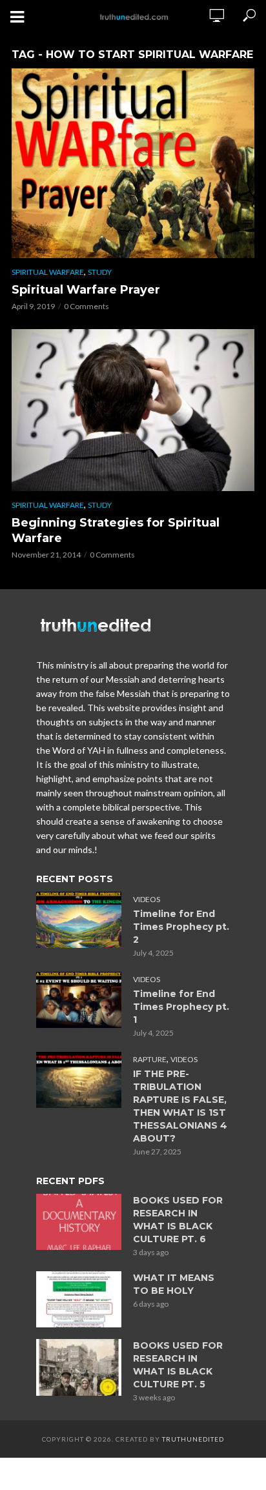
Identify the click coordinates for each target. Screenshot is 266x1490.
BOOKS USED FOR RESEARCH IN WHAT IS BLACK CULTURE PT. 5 (178, 1365)
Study (100, 272)
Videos (146, 899)
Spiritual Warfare (48, 272)
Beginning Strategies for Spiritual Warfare (116, 530)
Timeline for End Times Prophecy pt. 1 (181, 1006)
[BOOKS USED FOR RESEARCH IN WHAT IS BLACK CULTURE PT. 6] (78, 1222)
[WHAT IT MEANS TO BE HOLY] (78, 1299)
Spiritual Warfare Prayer (86, 290)
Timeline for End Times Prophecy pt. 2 (181, 926)
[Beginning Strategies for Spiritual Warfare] (133, 410)
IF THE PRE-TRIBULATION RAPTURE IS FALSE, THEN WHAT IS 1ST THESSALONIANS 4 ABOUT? (180, 1106)
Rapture (150, 1059)
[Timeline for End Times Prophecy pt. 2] (78, 920)
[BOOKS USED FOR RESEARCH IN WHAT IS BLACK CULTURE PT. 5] (78, 1367)
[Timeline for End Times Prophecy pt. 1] (78, 1000)
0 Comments (86, 306)
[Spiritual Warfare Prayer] (133, 163)
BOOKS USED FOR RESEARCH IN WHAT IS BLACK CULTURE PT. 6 (178, 1219)
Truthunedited (193, 1439)
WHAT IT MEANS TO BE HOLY (173, 1284)
